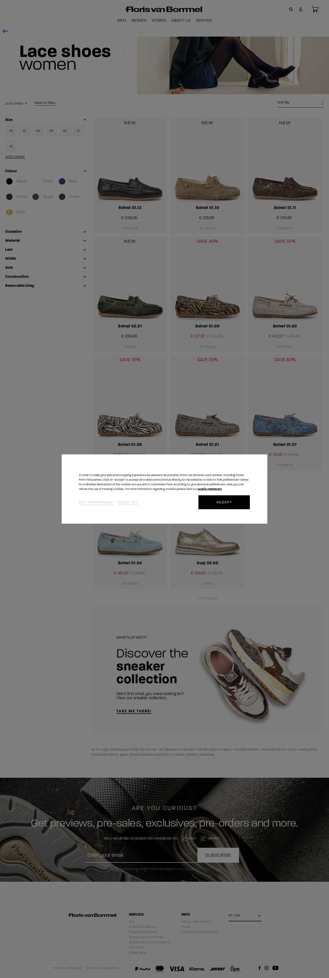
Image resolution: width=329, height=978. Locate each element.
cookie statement (210, 489)
